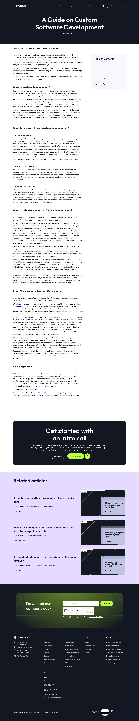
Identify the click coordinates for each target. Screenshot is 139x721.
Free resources (49, 681)
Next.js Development (113, 656)
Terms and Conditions (96, 617)
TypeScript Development (114, 652)
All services (68, 666)
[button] (103, 5)
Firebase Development (113, 659)
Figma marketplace (50, 694)
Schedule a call (114, 6)
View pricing (58, 456)
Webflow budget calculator (49, 685)
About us (47, 642)
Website (88, 649)
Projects (72, 6)
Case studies (48, 646)
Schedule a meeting (50, 663)
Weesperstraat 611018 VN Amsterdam (23, 651)
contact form (36, 395)
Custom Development (72, 649)
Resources (96, 6)
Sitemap (55, 712)
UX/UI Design (69, 646)
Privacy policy (45, 712)
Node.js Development (113, 649)
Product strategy (70, 642)
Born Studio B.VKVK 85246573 (22, 643)
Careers (46, 652)
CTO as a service (70, 663)
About (88, 6)
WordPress (17, 304)
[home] (21, 6)
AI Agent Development (72, 652)
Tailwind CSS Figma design (50, 690)
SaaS (87, 642)
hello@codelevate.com (70, 393)
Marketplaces (90, 646)
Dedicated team (70, 656)
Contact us (47, 656)
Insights (46, 677)
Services (63, 6)
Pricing (80, 6)
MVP (87, 652)
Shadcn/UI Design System (52, 697)
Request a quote (49, 659)
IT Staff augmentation (113, 642)
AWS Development (112, 663)
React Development (112, 646)
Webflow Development (72, 659)
